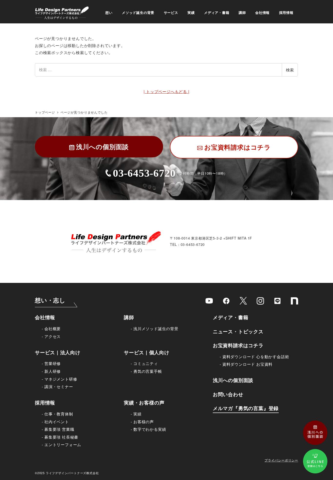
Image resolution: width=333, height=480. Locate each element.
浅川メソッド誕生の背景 (155, 328)
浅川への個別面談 (233, 380)
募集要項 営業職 (59, 429)
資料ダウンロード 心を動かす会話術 (255, 356)
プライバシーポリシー (281, 460)
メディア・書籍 (230, 317)
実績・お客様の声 (144, 402)
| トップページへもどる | (166, 91)
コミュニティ (145, 363)
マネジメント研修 (60, 379)
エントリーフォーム (62, 444)
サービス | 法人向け (57, 352)
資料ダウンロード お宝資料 (247, 364)
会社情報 (45, 317)
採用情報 (45, 402)
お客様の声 (143, 421)
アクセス (52, 336)
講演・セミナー (58, 386)
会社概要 (52, 328)
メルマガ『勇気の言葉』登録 (246, 408)
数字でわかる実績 (149, 429)
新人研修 (52, 371)
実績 (137, 414)
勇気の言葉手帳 (147, 371)
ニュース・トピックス (238, 331)
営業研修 (52, 363)
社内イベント (56, 421)
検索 (290, 70)
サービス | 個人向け (146, 352)
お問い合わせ (228, 394)
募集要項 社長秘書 (61, 437)
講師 (129, 317)
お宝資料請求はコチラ (238, 345)
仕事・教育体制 (58, 414)
